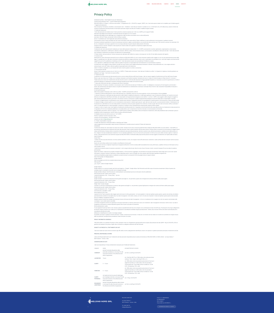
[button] (88, 306)
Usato (172, 3)
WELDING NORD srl (157, 3)
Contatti (183, 3)
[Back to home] (97, 4)
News (177, 3)
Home (148, 3)
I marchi (166, 3)
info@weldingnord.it (107, 119)
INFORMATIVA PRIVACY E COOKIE (166, 306)
